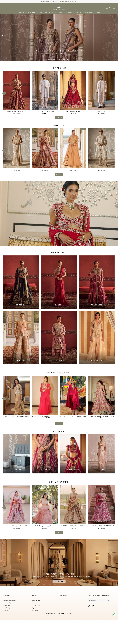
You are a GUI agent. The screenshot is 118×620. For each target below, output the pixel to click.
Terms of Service (7, 605)
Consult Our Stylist (36, 600)
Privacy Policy (6, 595)
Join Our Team (63, 595)
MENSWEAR (70, 12)
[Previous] (2, 35)
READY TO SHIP (49, 12)
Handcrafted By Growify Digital (64, 613)
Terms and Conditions (8, 598)
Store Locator (35, 610)
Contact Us (34, 598)
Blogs (98, 12)
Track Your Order (36, 605)
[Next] (115, 35)
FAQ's (33, 603)
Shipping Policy (7, 603)
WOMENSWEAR (60, 12)
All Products (6, 610)
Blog (33, 608)
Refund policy (6, 608)
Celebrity (78, 12)
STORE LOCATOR (89, 12)
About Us (34, 595)
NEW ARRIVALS (37, 12)
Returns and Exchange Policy (10, 600)
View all (59, 117)
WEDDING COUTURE (24, 12)
